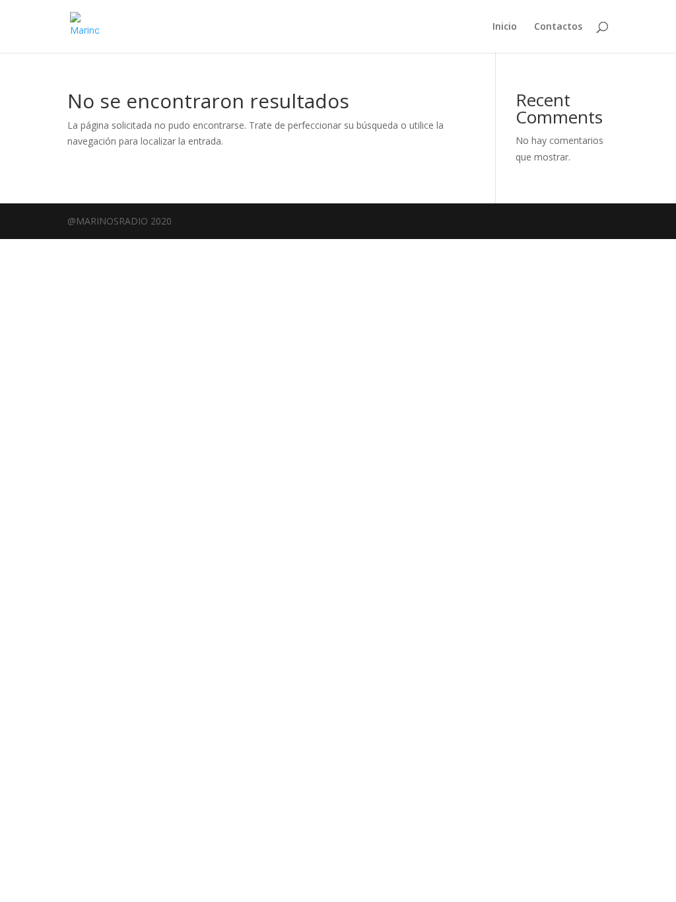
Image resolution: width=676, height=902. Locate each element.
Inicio (504, 27)
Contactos (558, 27)
